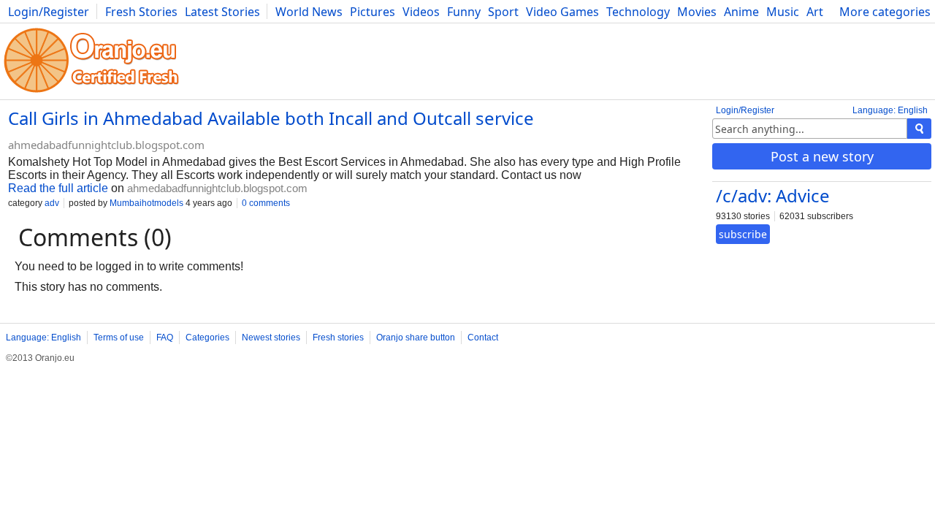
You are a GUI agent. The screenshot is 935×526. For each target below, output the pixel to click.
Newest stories (271, 337)
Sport (503, 12)
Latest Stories (222, 12)
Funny (464, 12)
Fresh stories (338, 337)
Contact (483, 337)
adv (52, 203)
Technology (638, 12)
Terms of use (119, 337)
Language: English (890, 110)
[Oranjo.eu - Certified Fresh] (91, 92)
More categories (885, 12)
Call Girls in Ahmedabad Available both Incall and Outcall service (271, 118)
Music (782, 12)
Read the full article (58, 188)
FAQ (164, 337)
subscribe (743, 234)
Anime (741, 12)
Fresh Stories (141, 12)
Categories (207, 337)
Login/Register (48, 12)
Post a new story (822, 156)
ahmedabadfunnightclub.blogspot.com (106, 144)
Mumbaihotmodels (146, 203)
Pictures (372, 12)
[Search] (919, 128)
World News (309, 12)
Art (814, 12)
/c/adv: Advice (773, 195)
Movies (697, 12)
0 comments (266, 203)
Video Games (562, 12)
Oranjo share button (415, 337)
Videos (421, 12)
